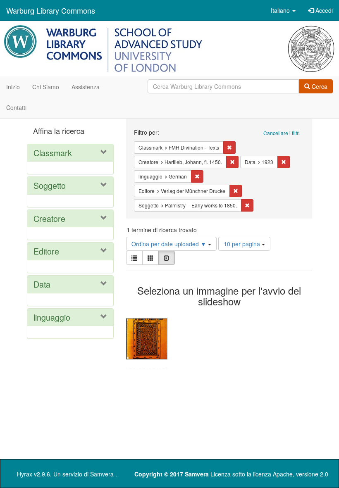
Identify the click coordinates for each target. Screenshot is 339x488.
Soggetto (49, 185)
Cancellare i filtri (281, 132)
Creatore (49, 218)
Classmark (52, 153)
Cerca (318, 86)
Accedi (323, 10)
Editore (46, 251)
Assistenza (86, 87)
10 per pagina (243, 244)
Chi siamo (45, 87)
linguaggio (51, 317)
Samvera (102, 474)
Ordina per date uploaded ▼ (169, 244)
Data (41, 284)
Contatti (16, 107)
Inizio (13, 87)
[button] (283, 10)
